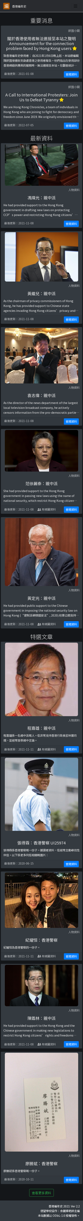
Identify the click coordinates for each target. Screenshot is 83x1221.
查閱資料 (71, 74)
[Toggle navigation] (75, 6)
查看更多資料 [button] (41, 1192)
